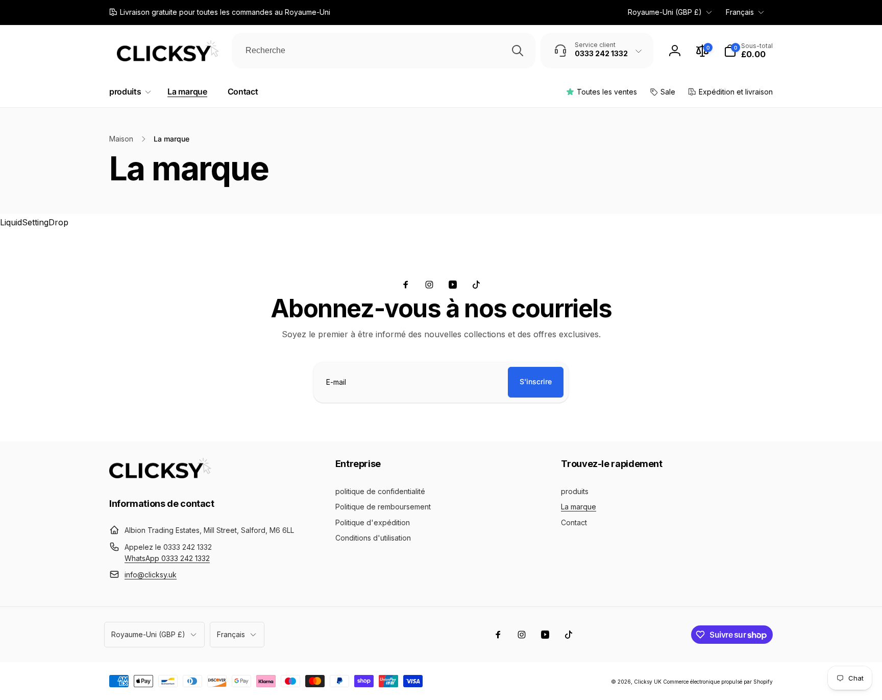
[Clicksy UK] (160, 475)
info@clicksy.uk (151, 574)
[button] (748, 50)
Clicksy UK (648, 682)
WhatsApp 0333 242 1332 (167, 558)
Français (740, 12)
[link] (219, 12)
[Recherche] (517, 50)
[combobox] (383, 50)
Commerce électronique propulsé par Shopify (718, 682)
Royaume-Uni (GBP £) (665, 12)
